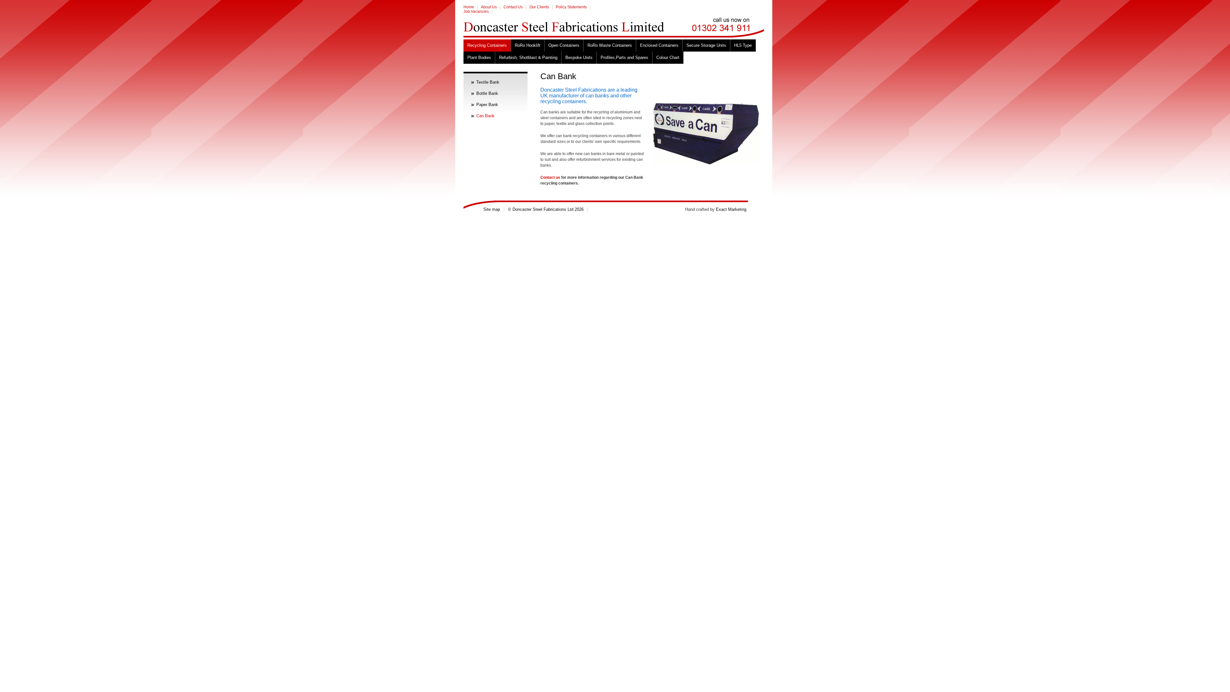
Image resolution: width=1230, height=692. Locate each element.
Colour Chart (667, 57)
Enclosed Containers (659, 45)
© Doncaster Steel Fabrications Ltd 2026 (546, 209)
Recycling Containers (487, 45)
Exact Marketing (731, 209)
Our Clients (539, 7)
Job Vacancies (476, 11)
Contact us (550, 177)
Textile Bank (487, 82)
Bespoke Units (579, 57)
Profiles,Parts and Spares (624, 57)
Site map (491, 209)
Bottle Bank (487, 93)
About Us (489, 7)
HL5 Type (743, 45)
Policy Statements (571, 7)
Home (468, 7)
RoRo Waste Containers (609, 45)
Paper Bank (487, 104)
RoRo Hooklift (527, 45)
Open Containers (563, 45)
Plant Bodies (479, 57)
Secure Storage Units (706, 45)
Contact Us (513, 7)
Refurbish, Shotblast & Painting (528, 57)
